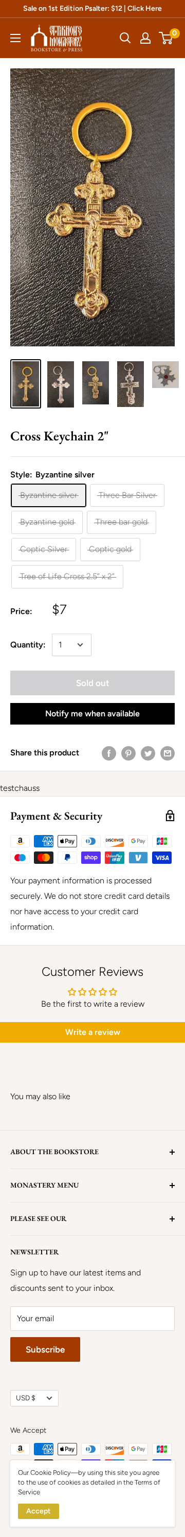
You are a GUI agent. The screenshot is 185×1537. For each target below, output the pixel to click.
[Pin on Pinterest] (128, 753)
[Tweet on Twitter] (148, 753)
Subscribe (45, 1349)
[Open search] (125, 38)
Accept (38, 1511)
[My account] (145, 38)
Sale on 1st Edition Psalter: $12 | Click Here (92, 8)
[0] (166, 38)
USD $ (25, 1398)
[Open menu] (15, 38)
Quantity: (28, 645)
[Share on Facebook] (109, 753)
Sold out (92, 683)
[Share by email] (167, 753)
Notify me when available (92, 713)
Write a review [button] (92, 1032)
